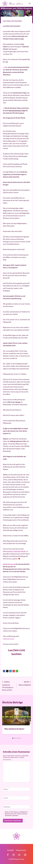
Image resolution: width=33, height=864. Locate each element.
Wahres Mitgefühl (25, 683)
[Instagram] (13, 855)
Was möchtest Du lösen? (14, 729)
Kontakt (10, 850)
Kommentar (7, 759)
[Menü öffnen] (29, 3)
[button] (4, 671)
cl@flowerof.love (8, 639)
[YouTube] (19, 855)
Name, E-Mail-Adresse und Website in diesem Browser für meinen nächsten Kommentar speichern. (16, 813)
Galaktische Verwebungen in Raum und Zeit (7, 686)
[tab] (12, 738)
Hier (6, 67)
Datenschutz (21, 850)
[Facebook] (8, 855)
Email (6, 798)
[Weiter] (27, 721)
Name (6, 789)
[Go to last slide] (5, 721)
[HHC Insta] (25, 854)
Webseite (7, 807)
